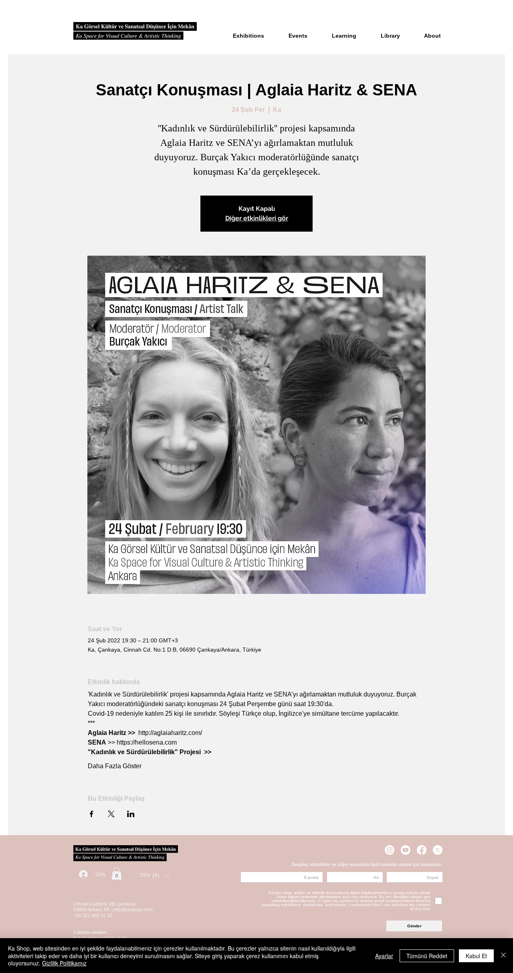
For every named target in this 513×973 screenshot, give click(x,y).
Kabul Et (476, 956)
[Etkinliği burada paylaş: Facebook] (91, 814)
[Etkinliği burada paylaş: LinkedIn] (131, 814)
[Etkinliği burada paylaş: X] (111, 814)
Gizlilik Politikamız (64, 963)
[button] (116, 873)
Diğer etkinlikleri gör (256, 218)
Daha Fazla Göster (114, 766)
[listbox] (154, 875)
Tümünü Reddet (426, 956)
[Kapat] (503, 956)
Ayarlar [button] (384, 956)
